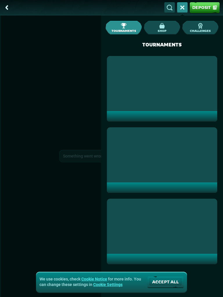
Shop (162, 30)
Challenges (200, 30)
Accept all (165, 281)
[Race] (182, 7)
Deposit (201, 7)
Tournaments (124, 30)
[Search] (169, 7)
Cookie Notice (94, 279)
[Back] (6, 7)
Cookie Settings (108, 284)
